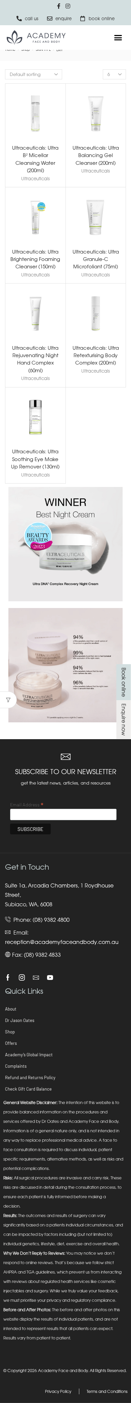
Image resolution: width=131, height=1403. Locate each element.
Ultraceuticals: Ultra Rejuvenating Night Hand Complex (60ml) (35, 359)
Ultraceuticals (35, 178)
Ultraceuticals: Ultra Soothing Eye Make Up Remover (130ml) (35, 458)
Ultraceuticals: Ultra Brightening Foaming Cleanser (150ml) (35, 259)
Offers (11, 1043)
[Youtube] (50, 978)
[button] (118, 37)
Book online (123, 682)
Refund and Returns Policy (30, 1077)
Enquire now (123, 719)
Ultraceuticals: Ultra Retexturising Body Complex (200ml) (96, 355)
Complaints (16, 1066)
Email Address (26, 804)
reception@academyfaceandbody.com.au (62, 942)
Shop (10, 1031)
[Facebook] (8, 978)
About (10, 1009)
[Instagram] (22, 978)
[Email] (36, 978)
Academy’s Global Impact (29, 1054)
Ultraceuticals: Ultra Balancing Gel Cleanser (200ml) (96, 155)
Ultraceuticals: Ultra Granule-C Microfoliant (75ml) (96, 259)
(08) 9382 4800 (51, 919)
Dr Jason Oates (19, 1020)
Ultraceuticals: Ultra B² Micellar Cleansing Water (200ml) (35, 159)
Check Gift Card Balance (28, 1089)
